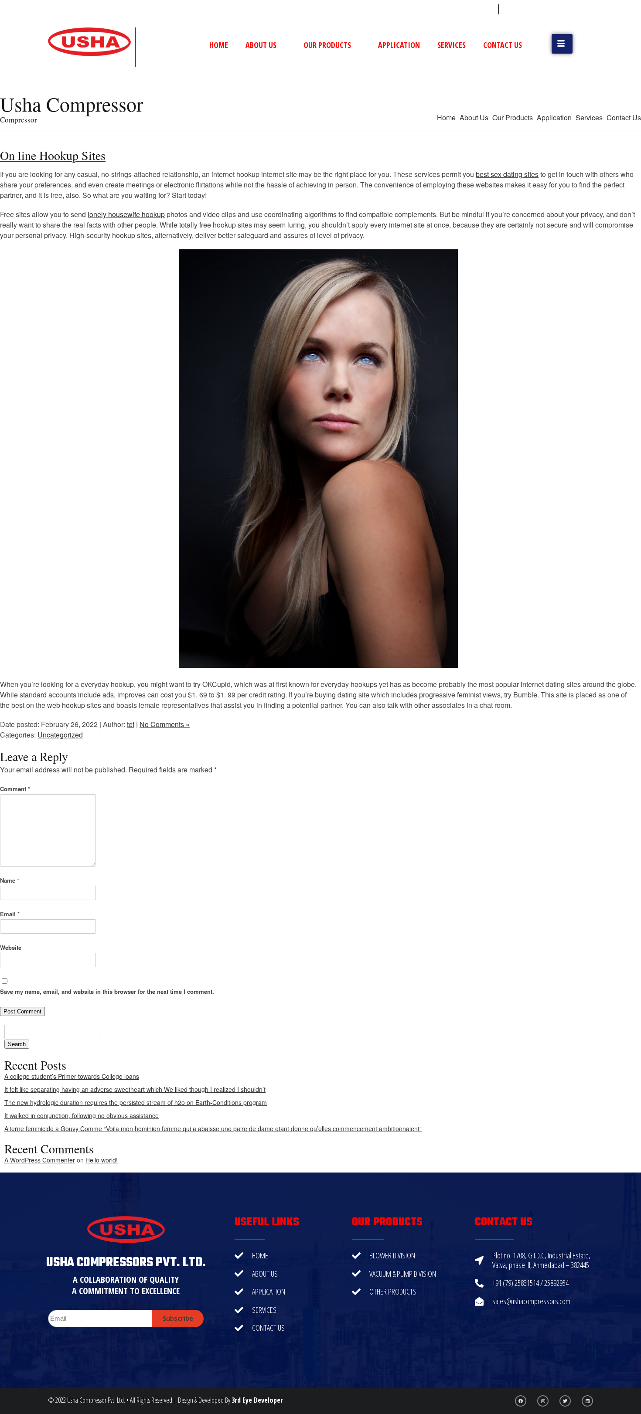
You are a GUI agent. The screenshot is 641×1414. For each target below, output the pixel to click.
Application (399, 45)
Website (10, 947)
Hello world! (101, 1160)
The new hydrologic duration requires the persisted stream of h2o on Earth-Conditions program (135, 1102)
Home (218, 45)
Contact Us (502, 45)
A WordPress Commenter (39, 1160)
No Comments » (165, 724)
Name (9, 880)
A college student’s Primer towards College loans (71, 1076)
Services (451, 45)
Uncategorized (60, 735)
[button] (562, 44)
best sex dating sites (507, 174)
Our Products (327, 45)
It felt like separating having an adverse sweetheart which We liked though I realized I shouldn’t (135, 1089)
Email (10, 914)
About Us (260, 45)
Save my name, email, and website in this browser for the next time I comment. (107, 991)
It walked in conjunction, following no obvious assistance (81, 1115)
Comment (15, 789)
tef (130, 724)
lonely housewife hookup (126, 214)
